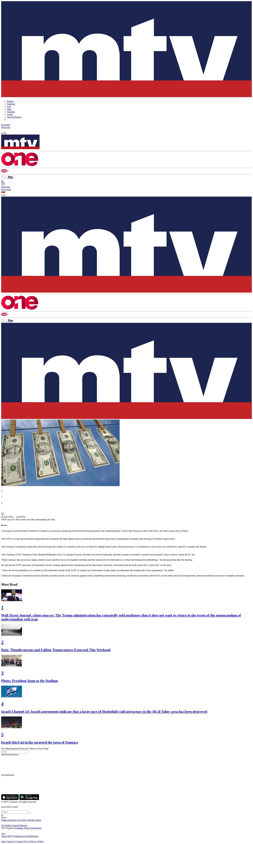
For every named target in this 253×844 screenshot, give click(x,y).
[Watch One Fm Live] (126, 171)
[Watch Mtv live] (126, 142)
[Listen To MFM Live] (126, 177)
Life (9, 106)
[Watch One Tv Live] (126, 159)
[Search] (30, 812)
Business (11, 104)
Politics (10, 101)
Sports (10, 114)
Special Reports (14, 117)
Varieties (11, 112)
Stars (9, 109)
